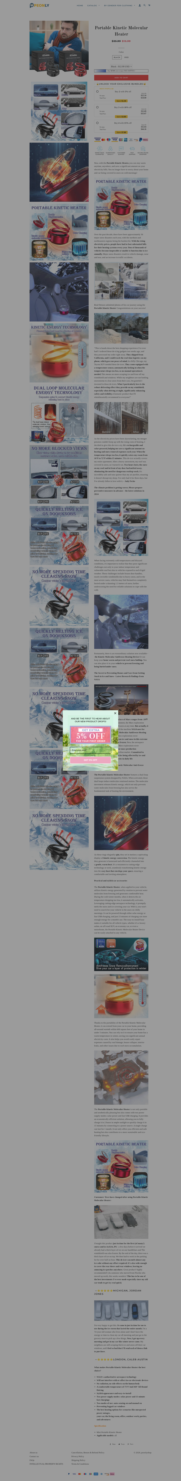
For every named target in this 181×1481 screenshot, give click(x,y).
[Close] (115, 713)
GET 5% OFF (90, 760)
